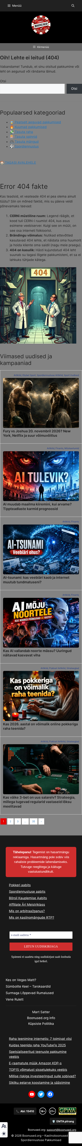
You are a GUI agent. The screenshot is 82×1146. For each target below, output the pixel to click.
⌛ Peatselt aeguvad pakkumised (35, 122)
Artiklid (17, 375)
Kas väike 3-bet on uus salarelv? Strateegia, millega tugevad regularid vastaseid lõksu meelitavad (39, 801)
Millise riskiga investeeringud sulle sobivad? (42, 1076)
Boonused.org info (41, 1018)
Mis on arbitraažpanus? (27, 911)
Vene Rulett (14, 999)
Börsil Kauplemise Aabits (28, 898)
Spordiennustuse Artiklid (50, 375)
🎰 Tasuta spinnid (23, 137)
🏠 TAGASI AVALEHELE (18, 163)
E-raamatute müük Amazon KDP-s (35, 1063)
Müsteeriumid (71, 448)
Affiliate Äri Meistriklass (27, 904)
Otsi (3, 81)
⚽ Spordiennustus (24, 146)
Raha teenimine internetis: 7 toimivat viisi (40, 1039)
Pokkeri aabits (20, 885)
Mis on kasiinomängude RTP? (31, 917)
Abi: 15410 (25, 1111)
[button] (73, 5)
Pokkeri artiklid (57, 668)
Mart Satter (41, 1012)
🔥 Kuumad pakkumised (28, 127)
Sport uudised (71, 375)
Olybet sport (29, 375)
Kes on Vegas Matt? (21, 980)
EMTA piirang (63, 1121)
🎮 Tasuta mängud (24, 142)
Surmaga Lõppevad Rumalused (30, 993)
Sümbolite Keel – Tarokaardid (28, 986)
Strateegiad (73, 668)
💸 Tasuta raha (21, 132)
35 (33, 821)
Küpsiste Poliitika (41, 1024)
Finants (59, 448)
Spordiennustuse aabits (27, 891)
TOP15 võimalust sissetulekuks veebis (38, 1070)
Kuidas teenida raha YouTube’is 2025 (37, 1045)
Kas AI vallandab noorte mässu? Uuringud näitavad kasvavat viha (37, 653)
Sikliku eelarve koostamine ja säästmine (39, 1083)
